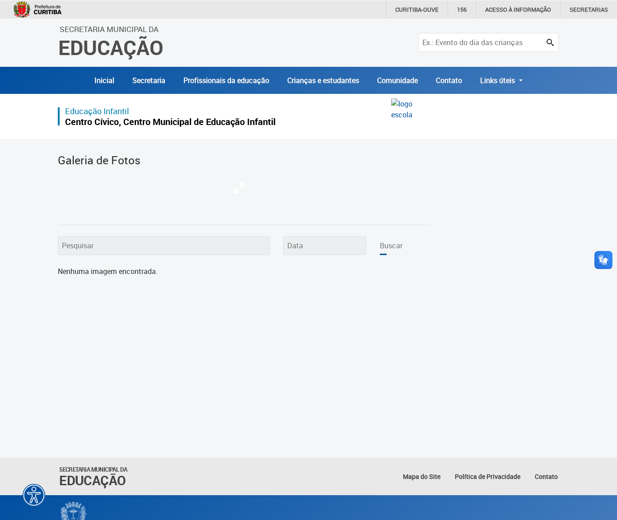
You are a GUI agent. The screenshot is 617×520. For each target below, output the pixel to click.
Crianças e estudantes (323, 80)
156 (462, 9)
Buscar (391, 246)
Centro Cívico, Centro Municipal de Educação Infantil (170, 122)
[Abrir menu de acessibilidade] (34, 495)
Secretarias (589, 9)
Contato (449, 80)
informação (518, 9)
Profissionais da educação (226, 80)
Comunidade (397, 80)
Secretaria (148, 80)
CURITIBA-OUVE (417, 9)
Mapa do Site (421, 476)
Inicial (104, 80)
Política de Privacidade (487, 476)
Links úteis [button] (498, 80)
